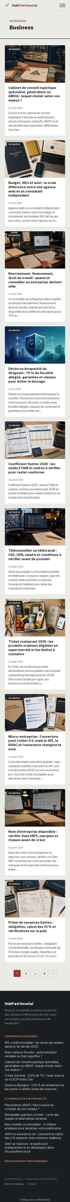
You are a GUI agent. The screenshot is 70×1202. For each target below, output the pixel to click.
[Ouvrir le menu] (62, 5)
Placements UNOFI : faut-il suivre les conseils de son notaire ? (29, 1107)
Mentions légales (14, 1183)
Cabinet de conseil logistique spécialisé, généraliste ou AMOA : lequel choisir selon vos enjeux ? (33, 1066)
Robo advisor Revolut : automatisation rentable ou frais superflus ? (31, 1054)
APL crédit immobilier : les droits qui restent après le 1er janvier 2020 (34, 1044)
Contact (31, 1183)
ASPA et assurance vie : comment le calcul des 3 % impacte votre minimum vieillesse (34, 1136)
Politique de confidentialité (35, 1199)
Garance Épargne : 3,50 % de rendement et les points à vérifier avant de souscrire (34, 1087)
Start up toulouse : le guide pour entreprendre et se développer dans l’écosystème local (29, 1147)
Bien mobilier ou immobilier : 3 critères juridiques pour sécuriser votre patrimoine (33, 1126)
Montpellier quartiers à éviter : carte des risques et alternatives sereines (32, 1116)
